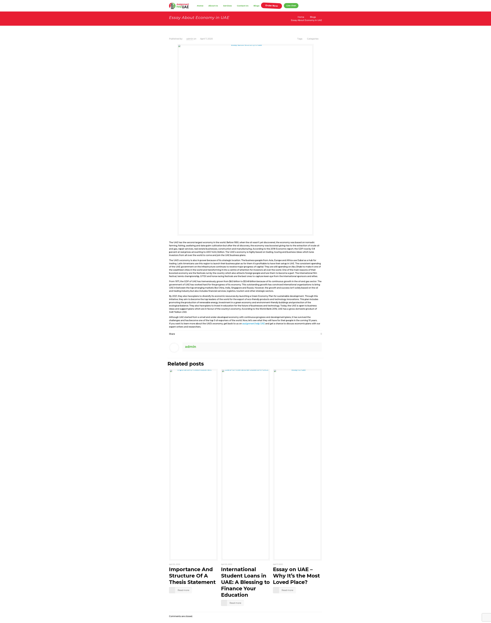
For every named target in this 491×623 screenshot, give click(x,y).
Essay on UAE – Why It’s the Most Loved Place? (296, 575)
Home (301, 17)
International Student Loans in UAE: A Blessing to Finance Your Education (245, 582)
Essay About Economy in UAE (306, 20)
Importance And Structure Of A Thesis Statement (192, 575)
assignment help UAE (253, 323)
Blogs (313, 17)
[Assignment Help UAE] (179, 5)
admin (189, 39)
